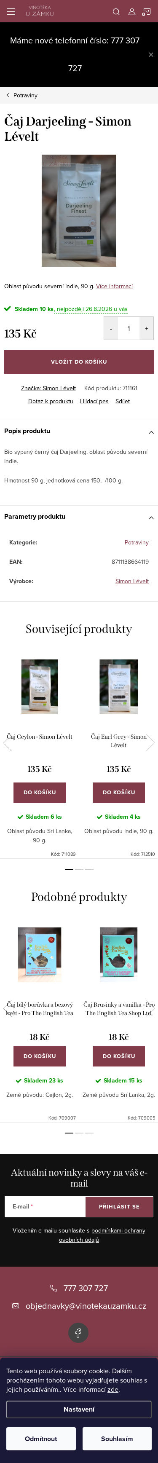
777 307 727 (86, 1288)
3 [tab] (89, 869)
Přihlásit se (119, 1207)
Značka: (48, 388)
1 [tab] (69, 869)
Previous (7, 742)
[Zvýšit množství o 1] (146, 328)
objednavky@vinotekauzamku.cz (86, 1306)
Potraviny (137, 542)
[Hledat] (116, 11)
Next (150, 742)
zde (112, 1389)
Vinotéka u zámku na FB (78, 1333)
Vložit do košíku (79, 362)
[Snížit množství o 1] (111, 328)
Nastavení (79, 1409)
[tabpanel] (39, 753)
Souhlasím (117, 1439)
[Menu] (11, 11)
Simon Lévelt (132, 581)
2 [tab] (79, 869)
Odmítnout (41, 1439)
